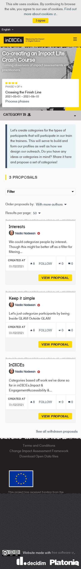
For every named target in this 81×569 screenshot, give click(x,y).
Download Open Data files (39, 456)
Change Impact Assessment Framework (39, 451)
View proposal (57, 277)
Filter (11, 192)
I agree (40, 20)
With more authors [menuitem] (49, 204)
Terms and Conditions (39, 446)
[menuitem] (8, 29)
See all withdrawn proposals (57, 431)
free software (63, 553)
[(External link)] (64, 562)
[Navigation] (75, 39)
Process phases (17, 101)
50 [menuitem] (35, 213)
